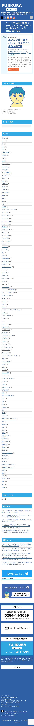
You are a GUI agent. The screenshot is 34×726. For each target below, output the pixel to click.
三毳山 (3, 384)
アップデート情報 (6, 221)
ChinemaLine (5, 152)
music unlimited (6, 164)
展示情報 (4, 424)
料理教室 (4, 438)
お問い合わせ (13, 713)
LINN (3, 161)
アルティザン (5, 224)
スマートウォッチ (6, 278)
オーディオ (5, 247)
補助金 (3, 470)
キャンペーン (5, 261)
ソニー (3, 284)
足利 (3, 476)
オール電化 (5, 249)
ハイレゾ (4, 318)
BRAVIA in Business (8, 335)
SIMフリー (5, 178)
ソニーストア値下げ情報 (8, 290)
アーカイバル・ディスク (8, 209)
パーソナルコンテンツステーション (11, 310)
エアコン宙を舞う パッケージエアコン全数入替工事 (19, 43)
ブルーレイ (5, 338)
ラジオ (3, 367)
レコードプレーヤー (7, 378)
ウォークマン (5, 238)
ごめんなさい (5, 264)
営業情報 (4, 407)
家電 (3, 421)
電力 (3, 484)
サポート (4, 269)
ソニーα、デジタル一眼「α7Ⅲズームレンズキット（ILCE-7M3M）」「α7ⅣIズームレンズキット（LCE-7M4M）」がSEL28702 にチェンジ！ (16, 526)
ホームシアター (6, 350)
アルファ (4, 227)
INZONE (4, 155)
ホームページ (5, 352)
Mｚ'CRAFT (5, 169)
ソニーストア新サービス (8, 292)
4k (2, 141)
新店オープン (5, 441)
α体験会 (4, 207)
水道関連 (4, 456)
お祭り (3, 255)
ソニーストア (5, 287)
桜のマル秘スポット (7, 453)
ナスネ (3, 307)
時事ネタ (4, 447)
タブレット (5, 298)
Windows (5, 189)
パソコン (4, 321)
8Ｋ (3, 144)
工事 (3, 427)
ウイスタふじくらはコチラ (8, 715)
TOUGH (4, 181)
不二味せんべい (6, 387)
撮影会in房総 (5, 435)
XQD (3, 198)
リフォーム (5, 375)
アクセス (7, 713)
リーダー (4, 370)
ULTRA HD (5, 184)
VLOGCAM (5, 192)
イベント (4, 232)
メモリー (4, 358)
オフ (3, 252)
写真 (3, 401)
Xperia (3, 195)
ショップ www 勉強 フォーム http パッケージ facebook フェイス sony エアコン (18, 51)
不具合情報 (5, 390)
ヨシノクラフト (6, 361)
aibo (3, 146)
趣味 (3, 473)
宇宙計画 (4, 415)
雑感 (3, 481)
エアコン (19, 49)
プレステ (4, 341)
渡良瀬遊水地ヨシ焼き (8, 464)
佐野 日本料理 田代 (8, 395)
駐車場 (3, 487)
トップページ (8, 711)
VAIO (3, 186)
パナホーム (5, 327)
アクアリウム (5, 212)
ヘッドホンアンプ (6, 347)
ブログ (20, 711)
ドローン (4, 304)
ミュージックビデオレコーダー (10, 355)
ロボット (4, 381)
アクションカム (6, 215)
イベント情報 (5, 235)
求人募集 (4, 458)
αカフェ (4, 204)
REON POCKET (6, 172)
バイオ (3, 312)
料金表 (25, 711)
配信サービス (5, 478)
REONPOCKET (6, 175)
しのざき (12, 49)
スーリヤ (4, 272)
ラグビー (4, 364)
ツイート (4, 301)
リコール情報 (5, 373)
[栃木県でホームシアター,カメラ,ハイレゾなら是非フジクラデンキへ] (12, 9)
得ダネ (3, 430)
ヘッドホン (5, 344)
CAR (3, 149)
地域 (3, 410)
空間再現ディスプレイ (8, 467)
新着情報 (4, 444)
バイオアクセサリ (6, 315)
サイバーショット (6, 267)
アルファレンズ (6, 229)
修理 (3, 398)
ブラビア (4, 332)
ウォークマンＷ (6, 241)
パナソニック (5, 324)
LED (3, 158)
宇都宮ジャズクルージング (9, 418)
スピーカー (5, 275)
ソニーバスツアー (6, 295)
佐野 (3, 393)
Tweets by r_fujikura (7, 578)
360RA (3, 138)
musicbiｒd (5, 166)
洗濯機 (3, 461)
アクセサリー (5, 218)
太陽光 (3, 413)
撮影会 (3, 433)
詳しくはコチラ (13, 69)
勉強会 (3, 404)
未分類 (3, 450)
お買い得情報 (5, 258)
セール (3, 281)
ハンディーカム (6, 330)
